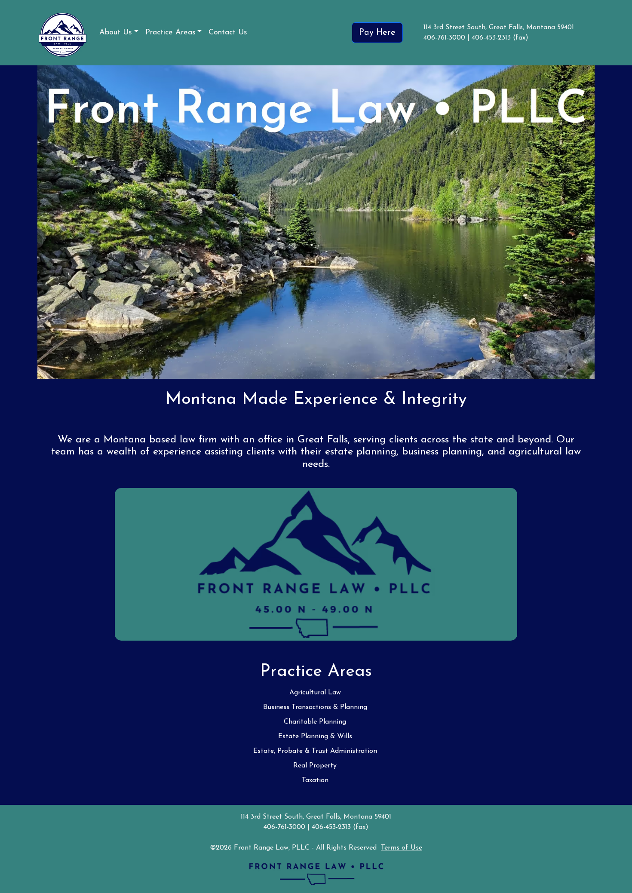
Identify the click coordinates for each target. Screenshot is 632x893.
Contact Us (228, 33)
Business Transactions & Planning (315, 707)
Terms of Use (401, 847)
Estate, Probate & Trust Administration (315, 751)
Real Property (315, 765)
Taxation (315, 780)
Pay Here (377, 32)
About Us (115, 33)
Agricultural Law (315, 692)
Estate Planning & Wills (315, 736)
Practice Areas (170, 33)
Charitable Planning (315, 721)
